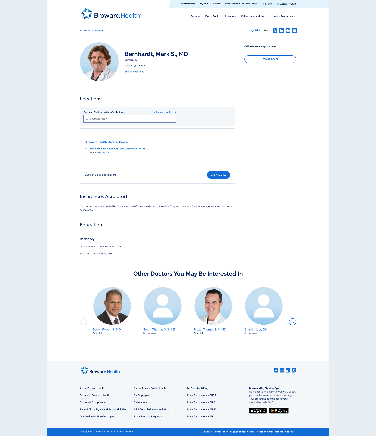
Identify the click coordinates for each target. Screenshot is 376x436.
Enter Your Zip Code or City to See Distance (104, 112)
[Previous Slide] (83, 321)
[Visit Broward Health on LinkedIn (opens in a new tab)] (288, 370)
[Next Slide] (292, 321)
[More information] (174, 112)
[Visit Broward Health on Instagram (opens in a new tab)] (282, 370)
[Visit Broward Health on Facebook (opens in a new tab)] (276, 370)
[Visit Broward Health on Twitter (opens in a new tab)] (293, 370)
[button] (266, 4)
